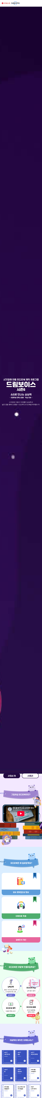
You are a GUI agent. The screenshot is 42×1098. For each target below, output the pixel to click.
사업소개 (12, 776)
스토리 (30, 776)
